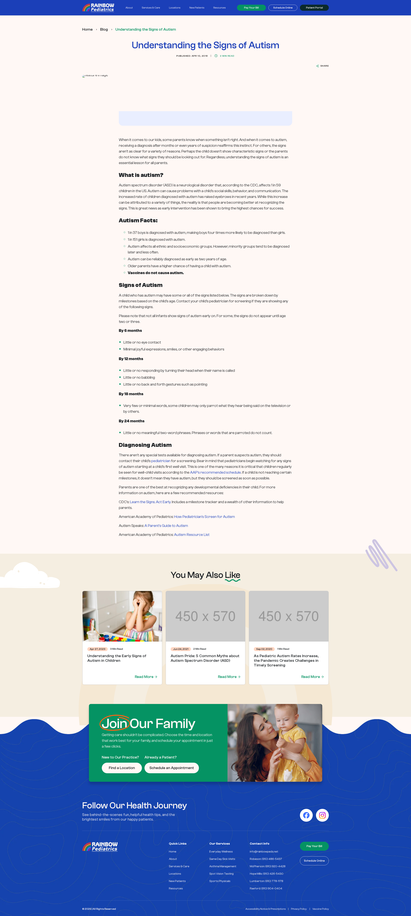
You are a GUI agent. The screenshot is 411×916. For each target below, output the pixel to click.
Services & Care (179, 866)
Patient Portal (314, 7)
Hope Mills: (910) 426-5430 (266, 873)
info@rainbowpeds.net (264, 851)
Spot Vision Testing (221, 873)
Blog (104, 29)
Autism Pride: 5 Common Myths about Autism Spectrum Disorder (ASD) (205, 658)
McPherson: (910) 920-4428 (267, 866)
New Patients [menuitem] (196, 7)
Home (87, 29)
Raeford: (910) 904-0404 (266, 888)
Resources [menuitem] (219, 7)
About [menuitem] (129, 7)
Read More (144, 677)
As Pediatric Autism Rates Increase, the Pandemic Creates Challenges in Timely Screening (286, 660)
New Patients (177, 881)
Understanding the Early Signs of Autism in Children (116, 658)
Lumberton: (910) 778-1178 (266, 881)
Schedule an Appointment (171, 768)
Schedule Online (283, 7)
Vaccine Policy (320, 908)
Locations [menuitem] (174, 7)
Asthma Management (222, 866)
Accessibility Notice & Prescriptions (265, 908)
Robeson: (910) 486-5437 (266, 859)
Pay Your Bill (251, 7)
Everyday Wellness (221, 851)
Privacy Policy (299, 908)
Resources (176, 888)
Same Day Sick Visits (222, 859)
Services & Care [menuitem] (151, 7)
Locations (175, 873)
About (173, 859)
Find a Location (122, 768)
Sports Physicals (219, 881)
